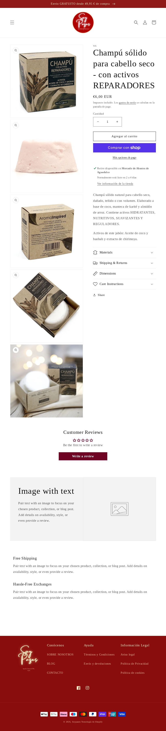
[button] (12, 22)
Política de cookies (132, 672)
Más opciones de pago (124, 157)
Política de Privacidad (134, 663)
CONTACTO (55, 672)
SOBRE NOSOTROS (60, 654)
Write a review (83, 456)
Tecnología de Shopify (92, 722)
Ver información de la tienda (115, 183)
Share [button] (101, 295)
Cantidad (98, 113)
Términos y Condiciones (99, 654)
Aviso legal (128, 654)
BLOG (51, 663)
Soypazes (76, 722)
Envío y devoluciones (97, 663)
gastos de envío (127, 102)
